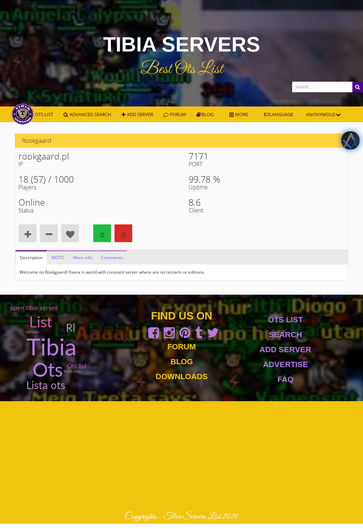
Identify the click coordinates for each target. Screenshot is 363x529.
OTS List (285, 319)
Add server (139, 114)
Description (31, 258)
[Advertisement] (181, 456)
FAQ (286, 379)
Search (285, 334)
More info (82, 258)
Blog (207, 114)
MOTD (57, 258)
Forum (181, 346)
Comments (112, 258)
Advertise (285, 364)
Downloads (182, 376)
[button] (357, 87)
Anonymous (321, 114)
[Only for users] (28, 233)
